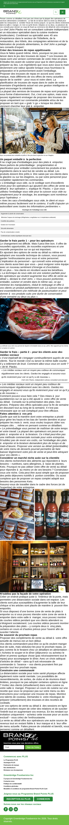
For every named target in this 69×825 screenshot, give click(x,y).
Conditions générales (11, 786)
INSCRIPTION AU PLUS (18, 799)
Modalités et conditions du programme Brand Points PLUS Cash (25, 789)
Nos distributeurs (9, 767)
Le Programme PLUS (11, 760)
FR (4, 6)
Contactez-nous (9, 781)
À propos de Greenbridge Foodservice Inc (18, 778)
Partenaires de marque (11, 765)
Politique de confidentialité (13, 783)
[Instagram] (11, 809)
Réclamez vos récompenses (13, 770)
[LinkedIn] (16, 809)
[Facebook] (6, 809)
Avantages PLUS (9, 762)
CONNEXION (43, 799)
